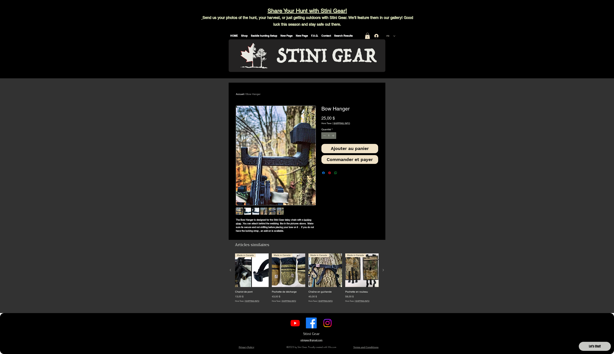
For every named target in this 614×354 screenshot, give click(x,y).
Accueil (240, 94)
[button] (244, 36)
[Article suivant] (383, 270)
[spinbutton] (328, 136)
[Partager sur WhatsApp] (336, 173)
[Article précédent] (230, 270)
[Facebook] (311, 323)
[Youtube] (295, 323)
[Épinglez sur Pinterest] (329, 173)
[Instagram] (327, 323)
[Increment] (333, 136)
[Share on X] (342, 173)
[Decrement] (324, 136)
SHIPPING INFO (341, 123)
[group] (306, 282)
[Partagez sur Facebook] (323, 173)
